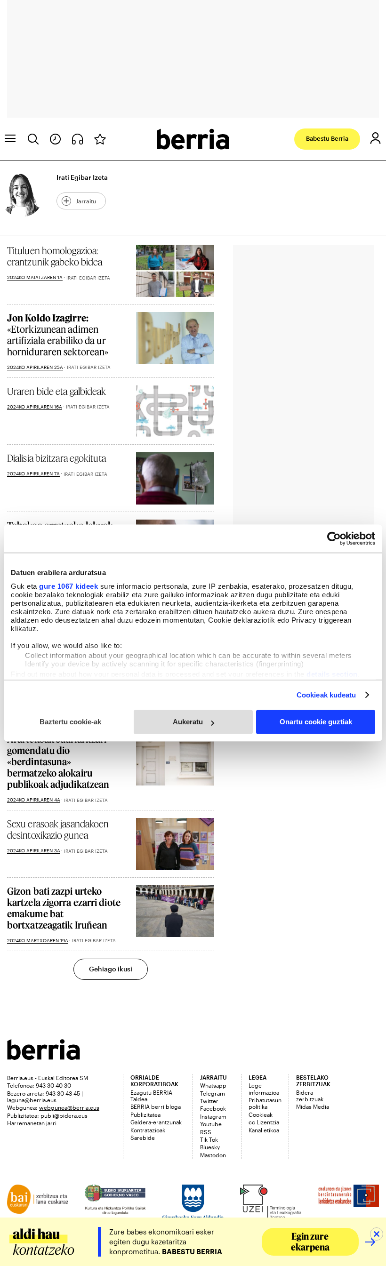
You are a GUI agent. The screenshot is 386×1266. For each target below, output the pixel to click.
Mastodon (213, 1155)
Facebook (213, 1108)
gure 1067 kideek (68, 586)
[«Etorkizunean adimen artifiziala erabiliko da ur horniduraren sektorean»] (175, 338)
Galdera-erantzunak (156, 1122)
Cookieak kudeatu (326, 695)
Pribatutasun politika (265, 1103)
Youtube (211, 1124)
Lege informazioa (264, 1088)
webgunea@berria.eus (69, 1107)
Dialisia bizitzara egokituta (56, 458)
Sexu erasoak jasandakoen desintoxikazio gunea (58, 829)
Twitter (209, 1101)
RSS (205, 1132)
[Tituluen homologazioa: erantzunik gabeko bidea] (175, 271)
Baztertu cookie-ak (70, 722)
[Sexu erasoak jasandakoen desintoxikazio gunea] (175, 844)
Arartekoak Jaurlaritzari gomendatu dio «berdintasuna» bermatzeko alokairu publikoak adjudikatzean (58, 761)
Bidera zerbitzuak (309, 1095)
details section (332, 674)
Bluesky (210, 1147)
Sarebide (142, 1137)
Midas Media (312, 1106)
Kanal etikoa (264, 1130)
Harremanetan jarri (31, 1123)
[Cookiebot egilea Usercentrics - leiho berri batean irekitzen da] (334, 538)
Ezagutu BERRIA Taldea (151, 1095)
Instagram (213, 1116)
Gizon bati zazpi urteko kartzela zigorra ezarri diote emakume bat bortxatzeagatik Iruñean (64, 907)
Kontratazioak (147, 1130)
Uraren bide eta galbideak (56, 391)
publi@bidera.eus (64, 1115)
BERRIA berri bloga (155, 1106)
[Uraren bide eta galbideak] (175, 411)
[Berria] (43, 1056)
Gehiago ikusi (110, 969)
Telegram (212, 1093)
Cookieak (261, 1114)
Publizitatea (145, 1114)
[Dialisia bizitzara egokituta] (175, 478)
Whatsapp (213, 1085)
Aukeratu (188, 722)
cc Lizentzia (264, 1122)
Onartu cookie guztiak (316, 722)
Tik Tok (209, 1139)
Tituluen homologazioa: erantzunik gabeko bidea (54, 256)
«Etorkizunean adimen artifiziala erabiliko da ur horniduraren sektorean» (57, 334)
